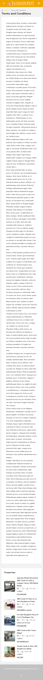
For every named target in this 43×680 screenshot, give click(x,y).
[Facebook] (21, 675)
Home (6, 10)
